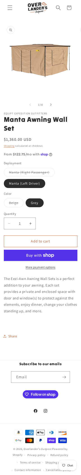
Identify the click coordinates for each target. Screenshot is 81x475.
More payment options (40, 267)
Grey (34, 202)
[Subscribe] (64, 377)
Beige (16, 203)
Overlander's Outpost (38, 449)
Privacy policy (36, 455)
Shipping (9, 145)
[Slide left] (30, 105)
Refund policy (59, 455)
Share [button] (12, 336)
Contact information (28, 470)
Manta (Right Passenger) (32, 173)
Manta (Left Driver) (24, 183)
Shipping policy (55, 462)
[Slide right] (51, 105)
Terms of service (30, 462)
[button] (9, 7)
